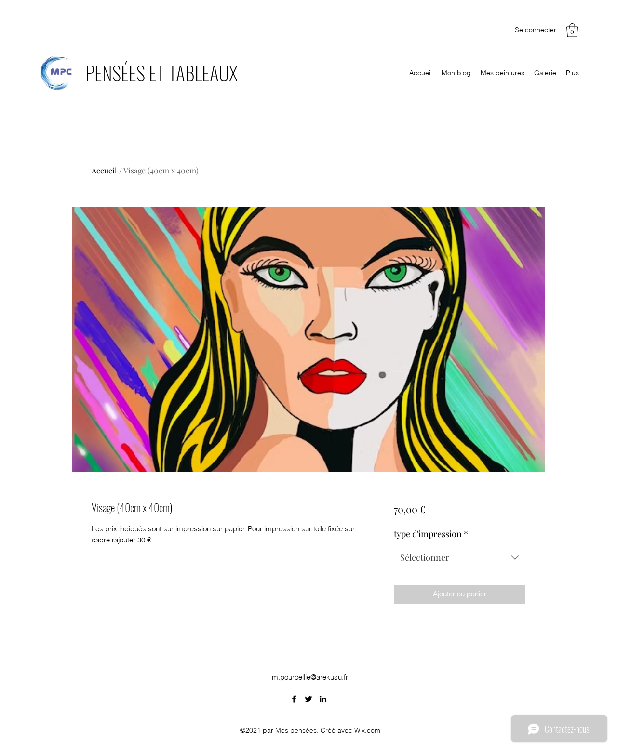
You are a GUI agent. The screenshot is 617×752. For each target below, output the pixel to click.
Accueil (104, 170)
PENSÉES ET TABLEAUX (161, 72)
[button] (572, 30)
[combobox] (459, 558)
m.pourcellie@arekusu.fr (310, 677)
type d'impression (431, 534)
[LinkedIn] (323, 699)
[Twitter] (308, 699)
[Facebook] (294, 699)
